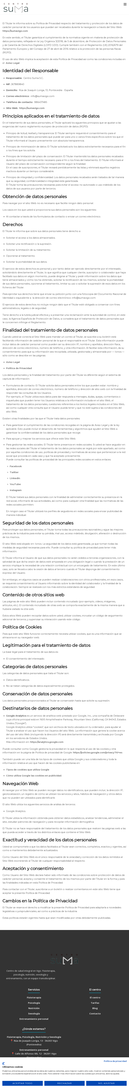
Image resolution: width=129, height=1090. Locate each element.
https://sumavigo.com (15, 31)
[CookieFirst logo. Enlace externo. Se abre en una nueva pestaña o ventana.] (3, 1063)
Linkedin (15, 478)
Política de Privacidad (19, 368)
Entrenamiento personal (34, 1018)
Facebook (16, 466)
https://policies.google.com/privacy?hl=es (97, 752)
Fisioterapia (34, 997)
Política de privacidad (115, 1061)
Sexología (34, 1013)
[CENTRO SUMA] (16, 12)
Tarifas (95, 1002)
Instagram (16, 490)
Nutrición (33, 1008)
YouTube (15, 484)
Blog (95, 1008)
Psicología (34, 1002)
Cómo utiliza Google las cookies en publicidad (33, 775)
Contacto (95, 1013)
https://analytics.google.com (46, 742)
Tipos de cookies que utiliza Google (27, 769)
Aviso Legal (13, 63)
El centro (95, 997)
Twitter (14, 472)
